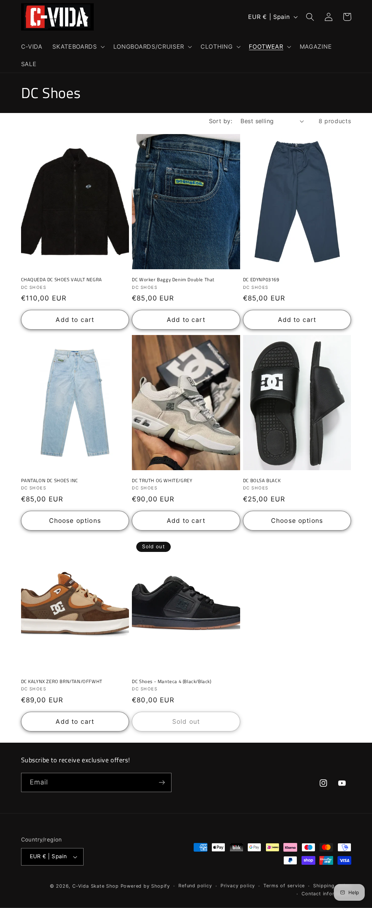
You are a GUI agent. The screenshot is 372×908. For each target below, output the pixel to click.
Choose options (75, 520)
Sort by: (220, 121)
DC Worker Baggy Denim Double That (173, 280)
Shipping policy (332, 885)
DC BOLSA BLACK (261, 480)
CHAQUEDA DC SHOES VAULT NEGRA (61, 280)
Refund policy (195, 885)
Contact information (326, 893)
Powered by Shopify (145, 886)
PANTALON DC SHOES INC (49, 480)
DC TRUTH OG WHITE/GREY (162, 480)
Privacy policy (238, 885)
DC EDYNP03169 (261, 280)
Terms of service (284, 885)
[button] (77, 46)
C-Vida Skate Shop (95, 886)
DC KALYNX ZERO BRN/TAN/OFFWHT (61, 681)
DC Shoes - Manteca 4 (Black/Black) (171, 681)
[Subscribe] (162, 782)
